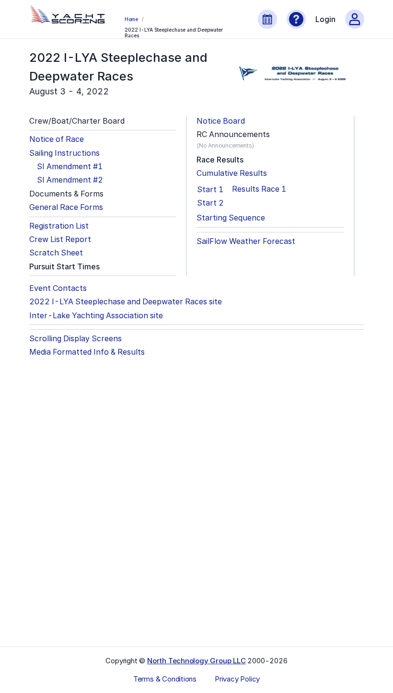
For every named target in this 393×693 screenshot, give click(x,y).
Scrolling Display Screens (75, 338)
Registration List (59, 226)
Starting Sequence (230, 217)
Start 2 (210, 203)
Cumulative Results (231, 173)
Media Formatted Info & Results (87, 352)
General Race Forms (66, 207)
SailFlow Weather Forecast (245, 241)
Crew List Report (60, 239)
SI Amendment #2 (70, 180)
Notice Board (220, 121)
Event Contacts (58, 288)
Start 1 (210, 189)
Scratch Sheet (56, 252)
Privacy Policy (237, 679)
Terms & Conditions (164, 679)
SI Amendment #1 (70, 166)
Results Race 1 (259, 189)
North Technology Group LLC (196, 660)
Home (131, 19)
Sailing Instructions (64, 153)
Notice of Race (56, 139)
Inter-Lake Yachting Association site (96, 315)
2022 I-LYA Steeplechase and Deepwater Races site (125, 301)
